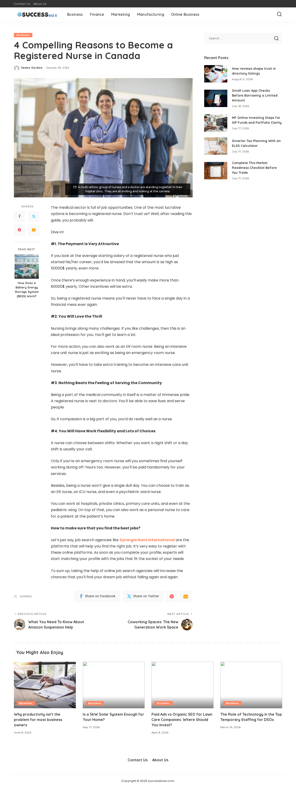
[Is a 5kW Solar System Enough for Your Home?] (114, 685)
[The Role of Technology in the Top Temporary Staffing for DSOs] (251, 685)
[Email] (33, 230)
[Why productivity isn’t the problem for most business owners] (45, 685)
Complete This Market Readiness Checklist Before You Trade (254, 168)
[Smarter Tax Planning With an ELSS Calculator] (215, 146)
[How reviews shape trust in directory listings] (215, 73)
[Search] (279, 14)
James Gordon (32, 67)
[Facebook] (19, 216)
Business (23, 35)
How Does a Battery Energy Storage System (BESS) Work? (27, 289)
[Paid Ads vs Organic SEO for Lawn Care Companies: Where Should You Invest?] (182, 685)
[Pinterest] (19, 230)
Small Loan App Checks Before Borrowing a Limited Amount (255, 95)
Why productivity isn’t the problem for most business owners (38, 719)
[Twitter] (33, 216)
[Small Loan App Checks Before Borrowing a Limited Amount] (215, 98)
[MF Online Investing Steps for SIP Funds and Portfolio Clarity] (215, 123)
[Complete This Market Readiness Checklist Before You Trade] (215, 170)
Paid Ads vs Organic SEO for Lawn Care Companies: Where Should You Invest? (181, 719)
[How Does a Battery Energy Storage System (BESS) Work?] (27, 266)
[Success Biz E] (37, 14)
